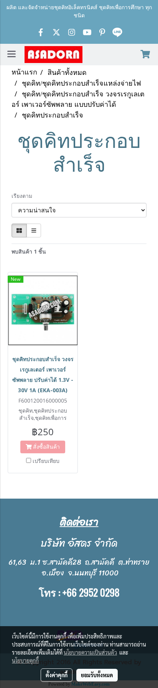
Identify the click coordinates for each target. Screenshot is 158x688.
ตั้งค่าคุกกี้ (56, 674)
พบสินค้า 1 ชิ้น (29, 251)
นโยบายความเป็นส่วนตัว (90, 652)
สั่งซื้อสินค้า (45, 446)
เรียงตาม (24, 195)
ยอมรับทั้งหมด (97, 674)
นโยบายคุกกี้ (25, 660)
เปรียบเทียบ (46, 460)
